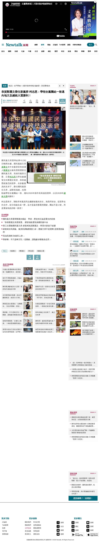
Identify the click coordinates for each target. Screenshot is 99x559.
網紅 (49, 51)
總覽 (36, 45)
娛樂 (42, 51)
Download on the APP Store (92, 535)
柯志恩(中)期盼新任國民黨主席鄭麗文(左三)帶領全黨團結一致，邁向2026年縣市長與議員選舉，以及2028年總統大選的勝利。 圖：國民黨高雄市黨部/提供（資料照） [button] (33, 153)
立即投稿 (28, 528)
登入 (90, 45)
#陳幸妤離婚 (77, 45)
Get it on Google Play (78, 535)
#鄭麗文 (22, 251)
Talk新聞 (62, 45)
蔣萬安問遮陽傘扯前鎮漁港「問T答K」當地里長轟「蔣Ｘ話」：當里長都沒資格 (45, 296)
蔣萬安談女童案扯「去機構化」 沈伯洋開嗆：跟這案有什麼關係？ (12, 305)
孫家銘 (9, 100)
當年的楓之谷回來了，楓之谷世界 (45, 313)
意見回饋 (28, 531)
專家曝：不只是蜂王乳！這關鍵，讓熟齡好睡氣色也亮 (12, 313)
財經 (16, 51)
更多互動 (5, 518)
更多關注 (78, 518)
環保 (76, 51)
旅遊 (69, 51)
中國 (29, 51)
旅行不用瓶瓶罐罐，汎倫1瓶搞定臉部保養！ (12, 279)
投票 (3, 528)
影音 (96, 51)
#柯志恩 (31, 251)
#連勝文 (13, 251)
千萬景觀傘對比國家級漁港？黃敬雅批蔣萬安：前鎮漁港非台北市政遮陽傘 (45, 279)
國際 (9, 51)
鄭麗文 (6, 170)
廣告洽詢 (36, 534)
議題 (68, 45)
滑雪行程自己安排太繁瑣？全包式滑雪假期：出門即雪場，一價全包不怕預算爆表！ (12, 331)
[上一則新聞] (59, 86)
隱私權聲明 (37, 528)
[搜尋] (96, 45)
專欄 (82, 51)
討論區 (55, 45)
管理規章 (36, 531)
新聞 (42, 45)
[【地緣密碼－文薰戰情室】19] (83, 20)
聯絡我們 (28, 525)
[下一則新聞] (63, 86)
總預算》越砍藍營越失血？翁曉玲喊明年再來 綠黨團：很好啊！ (45, 322)
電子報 (4, 531)
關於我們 (28, 522)
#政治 (5, 251)
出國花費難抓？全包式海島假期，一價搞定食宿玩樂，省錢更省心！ (45, 305)
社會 (22, 51)
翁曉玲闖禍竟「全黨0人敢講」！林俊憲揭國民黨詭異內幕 (12, 322)
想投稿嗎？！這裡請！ (83, 498)
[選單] (3, 45)
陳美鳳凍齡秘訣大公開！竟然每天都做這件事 (12, 288)
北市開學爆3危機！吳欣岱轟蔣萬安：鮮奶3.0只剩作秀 (12, 296)
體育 (56, 51)
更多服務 (33, 518)
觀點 (49, 45)
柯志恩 (13, 177)
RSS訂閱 (36, 522)
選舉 (89, 51)
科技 (62, 51)
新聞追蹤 (5, 534)
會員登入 (28, 534)
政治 (3, 51)
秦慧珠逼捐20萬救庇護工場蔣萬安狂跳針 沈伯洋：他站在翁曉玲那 (44, 331)
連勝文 (4, 167)
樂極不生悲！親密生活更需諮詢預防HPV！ (45, 288)
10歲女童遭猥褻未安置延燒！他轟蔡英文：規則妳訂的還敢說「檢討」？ (12, 271)
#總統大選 (40, 251)
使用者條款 (37, 525)
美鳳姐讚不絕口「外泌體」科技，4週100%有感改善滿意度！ (45, 271)
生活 (36, 51)
